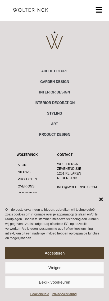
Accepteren (55, 253)
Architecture (54, 71)
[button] (101, 199)
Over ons (26, 186)
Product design (54, 135)
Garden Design (54, 82)
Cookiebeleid (39, 294)
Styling (54, 113)
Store (23, 165)
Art (54, 124)
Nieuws (24, 172)
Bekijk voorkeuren (54, 282)
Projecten (27, 179)
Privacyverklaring (64, 294)
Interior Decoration (55, 103)
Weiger (54, 267)
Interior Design (54, 92)
